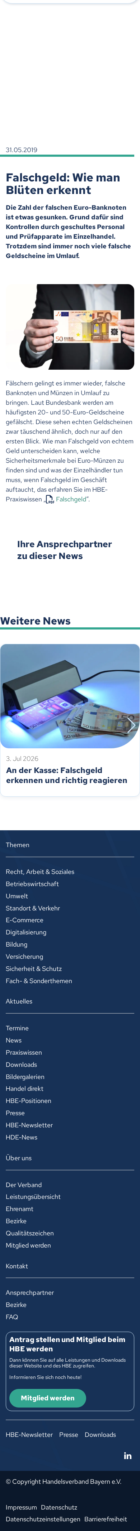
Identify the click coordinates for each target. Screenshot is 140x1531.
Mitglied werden (28, 1245)
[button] (8, 725)
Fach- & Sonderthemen (39, 981)
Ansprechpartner (30, 1292)
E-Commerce (24, 920)
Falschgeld (71, 499)
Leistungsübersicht (33, 1196)
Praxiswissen (24, 1052)
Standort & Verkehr (33, 908)
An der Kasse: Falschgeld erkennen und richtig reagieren (66, 775)
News (14, 1040)
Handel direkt (24, 1088)
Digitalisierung (26, 932)
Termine (17, 1028)
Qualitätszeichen (30, 1233)
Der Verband (24, 1185)
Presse (15, 1113)
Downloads (21, 1064)
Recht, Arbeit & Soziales (40, 871)
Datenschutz (59, 1507)
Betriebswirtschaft (32, 884)
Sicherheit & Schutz (34, 968)
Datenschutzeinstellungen (43, 1519)
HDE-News (21, 1137)
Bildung (16, 944)
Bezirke (16, 1221)
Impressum (21, 1507)
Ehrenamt (19, 1209)
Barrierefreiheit (105, 1519)
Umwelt (17, 896)
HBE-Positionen (28, 1101)
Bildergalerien (25, 1077)
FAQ (12, 1317)
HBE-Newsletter (29, 1125)
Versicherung (24, 956)
